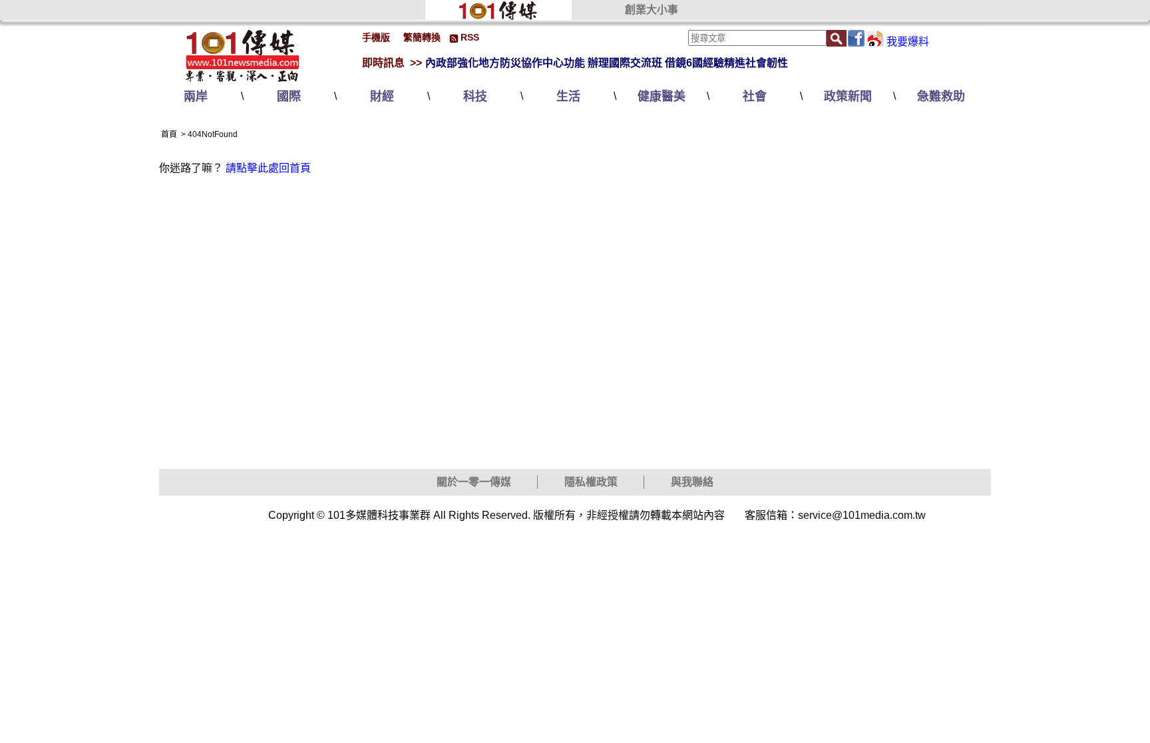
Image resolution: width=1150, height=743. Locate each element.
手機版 (376, 37)
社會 (755, 96)
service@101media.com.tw (862, 515)
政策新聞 (848, 96)
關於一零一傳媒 (474, 482)
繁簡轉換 (422, 37)
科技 (475, 96)
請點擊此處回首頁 (268, 168)
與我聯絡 (692, 482)
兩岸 (196, 96)
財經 (382, 96)
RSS (470, 37)
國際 (289, 96)
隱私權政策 (591, 482)
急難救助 (941, 96)
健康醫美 (661, 96)
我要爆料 (907, 41)
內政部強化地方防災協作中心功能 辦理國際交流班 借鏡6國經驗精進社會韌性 (606, 63)
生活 (568, 96)
